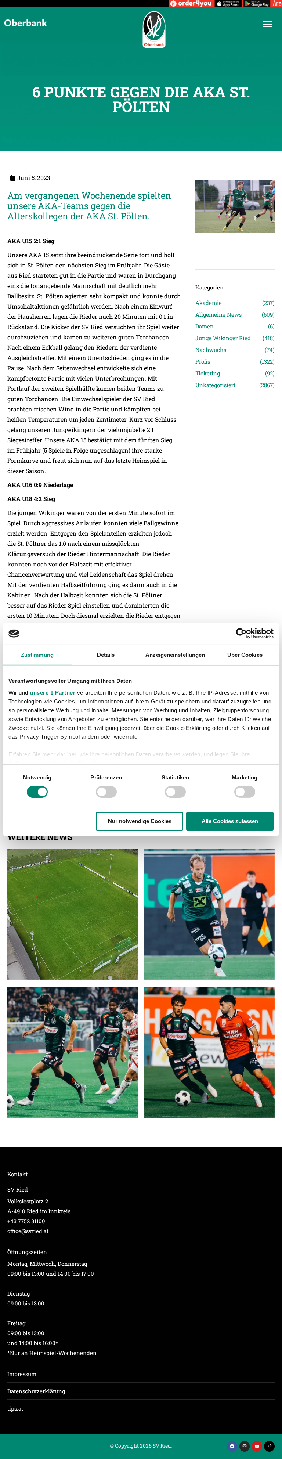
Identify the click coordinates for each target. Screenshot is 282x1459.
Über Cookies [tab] (245, 655)
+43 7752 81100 (26, 1221)
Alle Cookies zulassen (230, 821)
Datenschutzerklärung (36, 1391)
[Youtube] (257, 1446)
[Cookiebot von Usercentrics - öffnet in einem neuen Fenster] (241, 633)
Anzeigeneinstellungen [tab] (175, 655)
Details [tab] (106, 655)
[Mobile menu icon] (267, 24)
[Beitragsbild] (72, 914)
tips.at (15, 1408)
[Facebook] (232, 1446)
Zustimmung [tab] (37, 655)
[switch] (106, 792)
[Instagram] (244, 1446)
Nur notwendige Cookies (139, 821)
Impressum (21, 1373)
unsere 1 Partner (52, 692)
